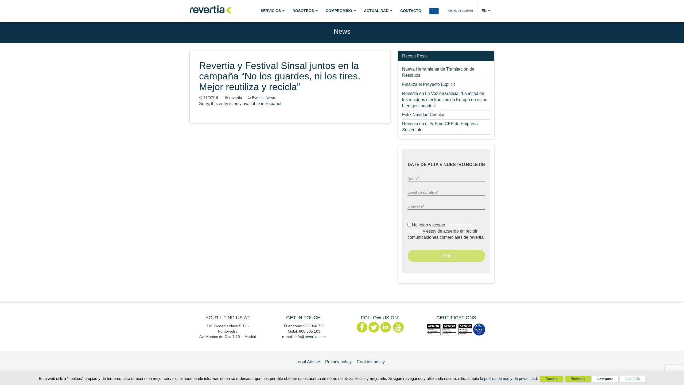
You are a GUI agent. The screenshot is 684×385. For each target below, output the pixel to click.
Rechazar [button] (578, 379)
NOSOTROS (304, 11)
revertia (235, 97)
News (270, 97)
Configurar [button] (605, 378)
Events (257, 97)
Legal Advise (308, 362)
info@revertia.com (310, 336)
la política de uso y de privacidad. (509, 378)
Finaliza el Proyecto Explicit (428, 84)
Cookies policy (371, 362)
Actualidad (377, 11)
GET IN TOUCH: (304, 317)
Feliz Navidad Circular (423, 114)
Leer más (633, 379)
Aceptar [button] (552, 379)
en (484, 11)
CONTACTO (410, 11)
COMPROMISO (339, 11)
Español (273, 103)
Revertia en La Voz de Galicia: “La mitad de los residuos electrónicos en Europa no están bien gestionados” (444, 99)
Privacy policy (338, 362)
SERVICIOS (271, 11)
